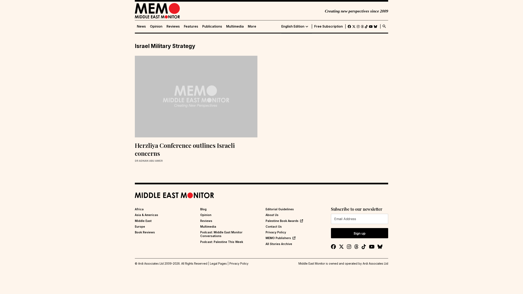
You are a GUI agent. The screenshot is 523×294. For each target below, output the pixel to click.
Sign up (359, 233)
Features (191, 26)
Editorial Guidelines (280, 209)
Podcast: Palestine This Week (221, 242)
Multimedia (235, 26)
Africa (139, 209)
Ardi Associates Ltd (375, 263)
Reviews (173, 26)
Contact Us (274, 226)
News (141, 26)
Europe (140, 226)
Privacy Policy (276, 232)
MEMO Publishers (278, 238)
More (252, 26)
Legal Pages (218, 263)
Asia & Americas (146, 215)
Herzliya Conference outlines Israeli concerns (185, 149)
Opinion (156, 26)
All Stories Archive (279, 244)
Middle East (143, 221)
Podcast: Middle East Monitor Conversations (221, 234)
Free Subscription (328, 26)
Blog (203, 209)
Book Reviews (145, 232)
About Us (272, 215)
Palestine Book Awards (282, 221)
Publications (212, 26)
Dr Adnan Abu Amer (149, 160)
